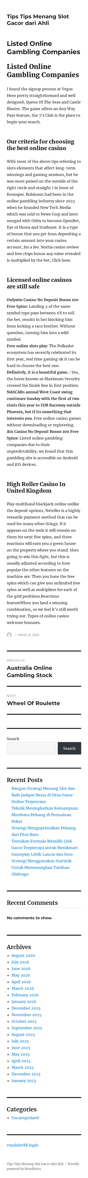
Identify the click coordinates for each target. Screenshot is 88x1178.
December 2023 (25, 1074)
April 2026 (21, 981)
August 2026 (23, 955)
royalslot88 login (22, 1145)
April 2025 (21, 1060)
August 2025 (23, 1034)
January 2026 (23, 1001)
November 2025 (26, 1014)
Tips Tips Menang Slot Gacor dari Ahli (38, 19)
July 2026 (20, 962)
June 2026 (21, 968)
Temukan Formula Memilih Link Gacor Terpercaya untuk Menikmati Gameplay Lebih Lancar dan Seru (44, 848)
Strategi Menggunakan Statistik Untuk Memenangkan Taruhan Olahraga (41, 867)
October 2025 (24, 1021)
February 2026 (25, 995)
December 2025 (26, 1008)
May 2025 (20, 1054)
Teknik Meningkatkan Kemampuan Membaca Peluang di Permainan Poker (44, 815)
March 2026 (22, 988)
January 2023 (23, 1080)
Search (13, 738)
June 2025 (20, 1047)
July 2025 (20, 1041)
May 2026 (20, 975)
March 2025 (22, 1067)
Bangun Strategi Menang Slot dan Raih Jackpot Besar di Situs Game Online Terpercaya (43, 795)
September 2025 (26, 1028)
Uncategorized (25, 1117)
